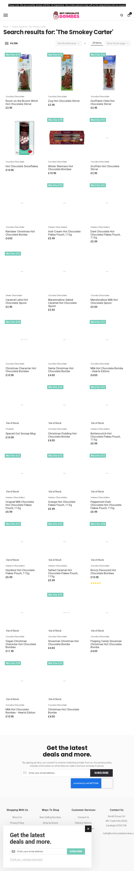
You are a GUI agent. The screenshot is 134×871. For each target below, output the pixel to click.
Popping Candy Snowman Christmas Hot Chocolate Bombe (106, 644)
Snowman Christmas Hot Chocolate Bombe (63, 642)
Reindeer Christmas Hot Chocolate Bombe (20, 233)
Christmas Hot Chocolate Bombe (63, 711)
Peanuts (10, 429)
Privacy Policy (17, 823)
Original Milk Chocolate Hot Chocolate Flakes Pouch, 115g (20, 504)
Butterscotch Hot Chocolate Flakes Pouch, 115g (105, 436)
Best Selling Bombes (50, 817)
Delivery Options (83, 823)
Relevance (71, 43)
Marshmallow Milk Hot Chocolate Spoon (104, 301)
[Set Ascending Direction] (85, 43)
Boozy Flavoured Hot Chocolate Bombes (103, 571)
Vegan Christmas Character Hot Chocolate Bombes (21, 644)
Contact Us (83, 817)
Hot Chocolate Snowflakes (22, 166)
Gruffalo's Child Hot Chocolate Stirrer (103, 102)
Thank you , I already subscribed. (26, 859)
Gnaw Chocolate (14, 295)
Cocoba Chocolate (15, 96)
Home (5, 27)
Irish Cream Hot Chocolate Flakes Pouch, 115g (64, 233)
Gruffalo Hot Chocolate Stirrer (105, 168)
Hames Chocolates (57, 227)
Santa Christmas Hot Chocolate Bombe (61, 370)
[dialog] (47, 847)
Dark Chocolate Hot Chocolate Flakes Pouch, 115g (105, 234)
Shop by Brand (50, 823)
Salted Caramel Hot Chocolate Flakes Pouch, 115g (63, 573)
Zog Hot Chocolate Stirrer (64, 100)
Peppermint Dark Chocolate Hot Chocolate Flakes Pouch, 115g (106, 504)
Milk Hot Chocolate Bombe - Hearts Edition (107, 370)
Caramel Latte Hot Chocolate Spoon (17, 301)
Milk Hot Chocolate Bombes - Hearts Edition (20, 711)
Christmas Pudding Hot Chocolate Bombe (62, 435)
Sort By (61, 43)
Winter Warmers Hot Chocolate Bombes (60, 168)
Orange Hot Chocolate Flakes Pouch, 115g (61, 503)
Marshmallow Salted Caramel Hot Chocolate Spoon (62, 302)
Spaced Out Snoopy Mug (21, 433)
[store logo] (66, 15)
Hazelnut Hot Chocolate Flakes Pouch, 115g (20, 571)
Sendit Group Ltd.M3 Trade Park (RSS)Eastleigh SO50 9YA (116, 821)
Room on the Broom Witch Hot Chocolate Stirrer (22, 102)
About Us (17, 817)
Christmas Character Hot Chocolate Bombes (21, 370)
